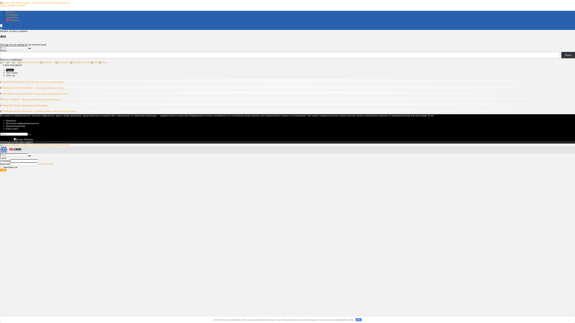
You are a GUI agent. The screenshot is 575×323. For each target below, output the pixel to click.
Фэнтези (10, 12)
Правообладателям (15, 126)
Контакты (11, 120)
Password (4, 164)
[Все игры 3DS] (3, 62)
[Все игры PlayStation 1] (48, 62)
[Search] (1, 29)
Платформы (12, 14)
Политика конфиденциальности (22, 123)
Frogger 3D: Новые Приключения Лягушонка (25, 105)
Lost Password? (45, 164)
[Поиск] (29, 48)
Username (5, 161)
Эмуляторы (12, 17)
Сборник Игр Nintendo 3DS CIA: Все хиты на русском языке (33, 82)
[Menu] (1, 25)
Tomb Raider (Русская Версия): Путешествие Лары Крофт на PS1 (35, 93)
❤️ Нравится (12, 20)
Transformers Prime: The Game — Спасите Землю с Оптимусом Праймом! (39, 111)
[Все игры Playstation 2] (63, 62)
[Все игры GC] (15, 62)
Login (3, 170)
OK (358, 320)
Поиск (3, 50)
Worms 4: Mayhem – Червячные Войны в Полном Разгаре (31, 99)
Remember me (10, 167)
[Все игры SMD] (95, 62)
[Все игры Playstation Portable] (80, 62)
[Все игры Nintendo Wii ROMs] (29, 62)
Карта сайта (12, 128)
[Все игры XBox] (103, 62)
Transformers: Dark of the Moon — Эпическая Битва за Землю (32, 88)
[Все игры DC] (10, 62)
